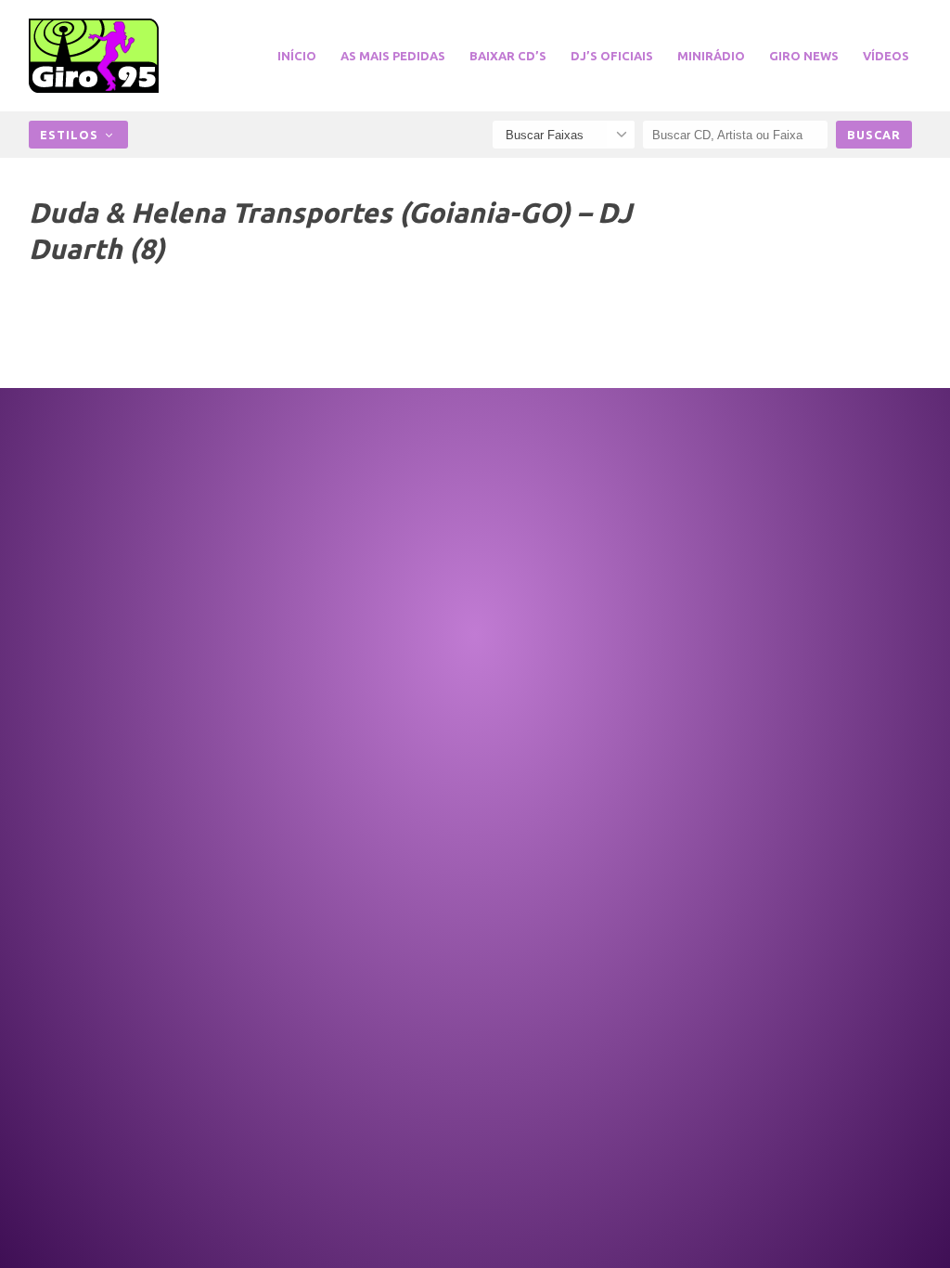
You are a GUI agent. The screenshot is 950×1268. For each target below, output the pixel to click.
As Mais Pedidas (392, 55)
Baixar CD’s (507, 55)
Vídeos (886, 55)
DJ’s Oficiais (612, 55)
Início (296, 55)
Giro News (804, 55)
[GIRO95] (102, 56)
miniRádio (711, 55)
